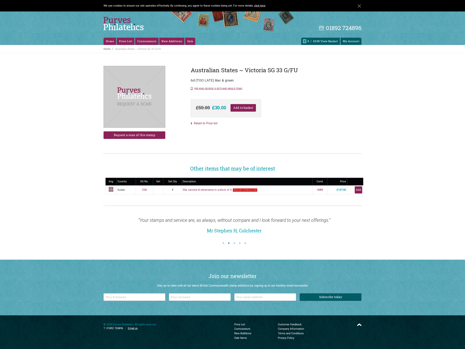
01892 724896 (343, 28)
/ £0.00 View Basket (323, 41)
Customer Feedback (290, 324)
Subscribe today (330, 297)
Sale (190, 41)
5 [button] (245, 243)
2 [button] (229, 243)
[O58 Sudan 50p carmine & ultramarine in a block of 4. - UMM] (111, 190)
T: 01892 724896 (113, 328)
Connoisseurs (146, 41)
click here (259, 5)
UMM (320, 189)
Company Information (291, 328)
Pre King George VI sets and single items (218, 88)
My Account (351, 41)
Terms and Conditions (291, 333)
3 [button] (234, 243)
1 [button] (223, 243)
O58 (144, 189)
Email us (133, 328)
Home (110, 41)
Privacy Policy (286, 338)
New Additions (171, 41)
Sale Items (240, 338)
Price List (125, 41)
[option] (234, 227)
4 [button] (240, 243)
